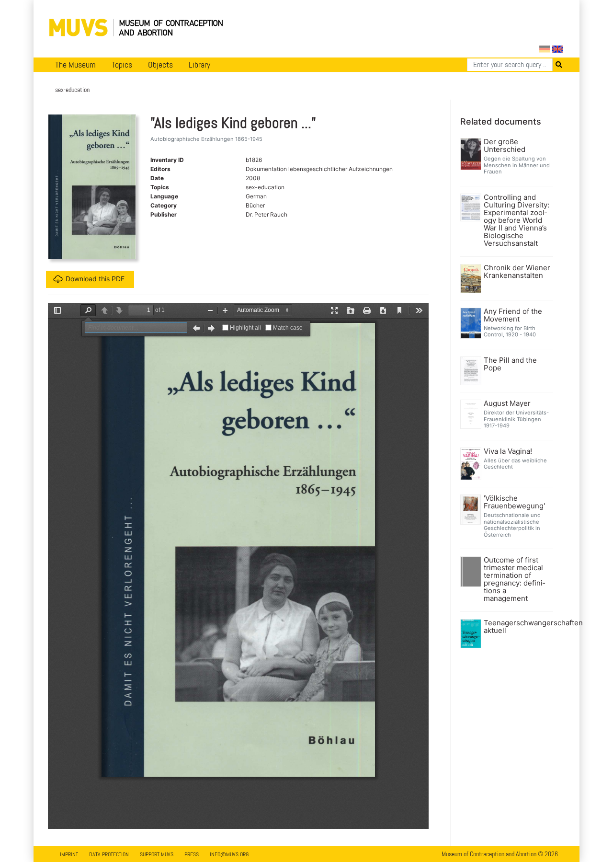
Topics (122, 64)
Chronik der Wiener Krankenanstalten (517, 271)
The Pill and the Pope (510, 364)
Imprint (69, 854)
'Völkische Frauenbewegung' (514, 502)
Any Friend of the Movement (513, 315)
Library (199, 64)
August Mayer (507, 403)
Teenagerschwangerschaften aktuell (517, 626)
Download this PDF (95, 279)
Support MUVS (156, 854)
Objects (160, 64)
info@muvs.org (229, 854)
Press (191, 854)
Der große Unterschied (504, 145)
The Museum (75, 64)
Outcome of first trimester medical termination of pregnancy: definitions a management (514, 579)
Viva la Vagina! (508, 451)
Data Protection (109, 854)
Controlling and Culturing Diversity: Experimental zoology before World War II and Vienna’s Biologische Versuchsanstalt (516, 220)
